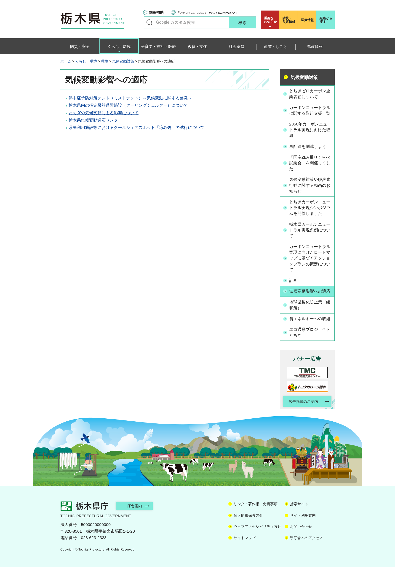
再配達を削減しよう (307, 146)
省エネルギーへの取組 (309, 318)
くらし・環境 (86, 61)
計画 (293, 280)
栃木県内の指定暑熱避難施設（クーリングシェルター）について (128, 105)
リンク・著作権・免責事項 (256, 504)
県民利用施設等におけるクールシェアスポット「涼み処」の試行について (136, 127)
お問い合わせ (301, 527)
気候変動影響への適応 (309, 291)
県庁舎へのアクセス (306, 538)
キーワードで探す (149, 22)
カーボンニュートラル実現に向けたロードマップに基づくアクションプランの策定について (309, 258)
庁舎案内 (134, 506)
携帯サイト (299, 504)
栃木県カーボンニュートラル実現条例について (309, 230)
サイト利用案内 (303, 515)
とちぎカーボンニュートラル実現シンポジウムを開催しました (309, 208)
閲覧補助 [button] (156, 12)
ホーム (65, 61)
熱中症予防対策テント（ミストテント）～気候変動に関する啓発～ (130, 98)
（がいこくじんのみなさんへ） (208, 12)
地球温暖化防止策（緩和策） (309, 305)
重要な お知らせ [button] (270, 20)
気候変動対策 (123, 61)
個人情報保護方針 (248, 515)
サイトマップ (245, 538)
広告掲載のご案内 (303, 401)
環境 (104, 61)
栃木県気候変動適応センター (95, 120)
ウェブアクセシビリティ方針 (257, 527)
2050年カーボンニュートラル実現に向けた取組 (310, 130)
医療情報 (307, 20)
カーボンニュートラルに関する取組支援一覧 (309, 110)
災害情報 (289, 20)
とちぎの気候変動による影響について (104, 113)
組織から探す (326, 20)
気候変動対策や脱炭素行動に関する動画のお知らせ (309, 185)
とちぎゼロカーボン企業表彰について (309, 94)
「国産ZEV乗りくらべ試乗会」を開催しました (309, 163)
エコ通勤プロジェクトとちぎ (309, 332)
